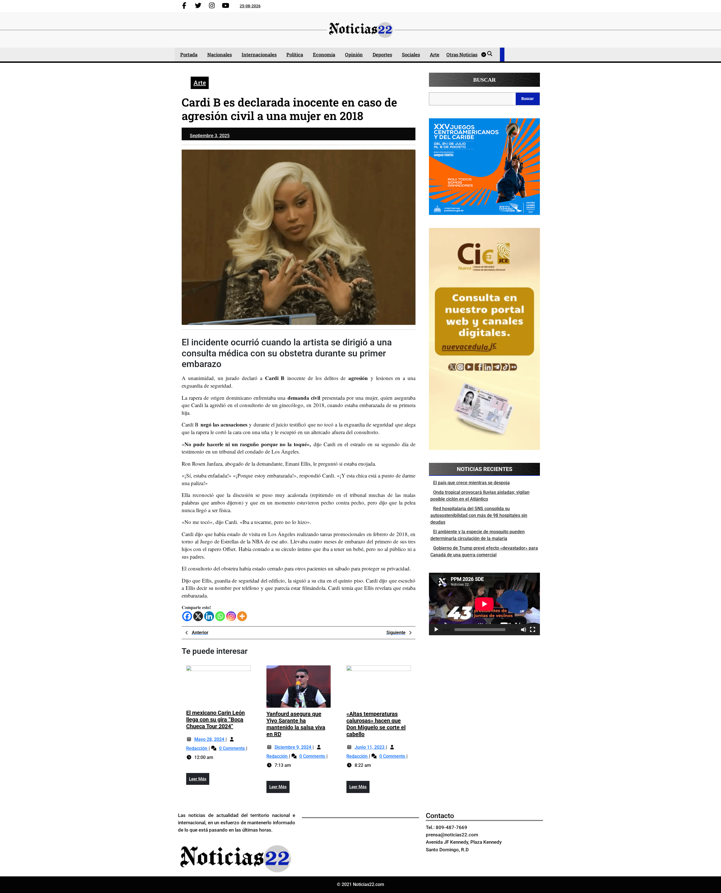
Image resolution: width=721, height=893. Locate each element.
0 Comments (232, 748)
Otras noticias (461, 54)
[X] (198, 616)
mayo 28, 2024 (209, 739)
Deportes (382, 54)
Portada (188, 54)
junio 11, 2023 (370, 747)
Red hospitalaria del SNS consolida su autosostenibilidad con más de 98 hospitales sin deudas (478, 515)
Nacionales (219, 54)
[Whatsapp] (220, 616)
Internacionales (259, 54)
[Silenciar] (523, 629)
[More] (242, 616)
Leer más (199, 780)
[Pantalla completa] (532, 629)
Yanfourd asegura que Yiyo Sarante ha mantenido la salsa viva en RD (295, 723)
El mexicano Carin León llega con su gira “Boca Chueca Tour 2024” (215, 719)
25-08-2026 (250, 6)
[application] (484, 604)
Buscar (484, 80)
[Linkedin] (209, 616)
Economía (324, 54)
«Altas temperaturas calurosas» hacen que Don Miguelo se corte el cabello (376, 723)
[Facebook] (187, 616)
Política (294, 54)
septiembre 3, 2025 (210, 135)
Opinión (354, 54)
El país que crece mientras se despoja (471, 482)
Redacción (197, 748)
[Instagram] (231, 616)
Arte (434, 54)
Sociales (411, 54)
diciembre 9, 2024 (293, 747)
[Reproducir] (436, 629)
